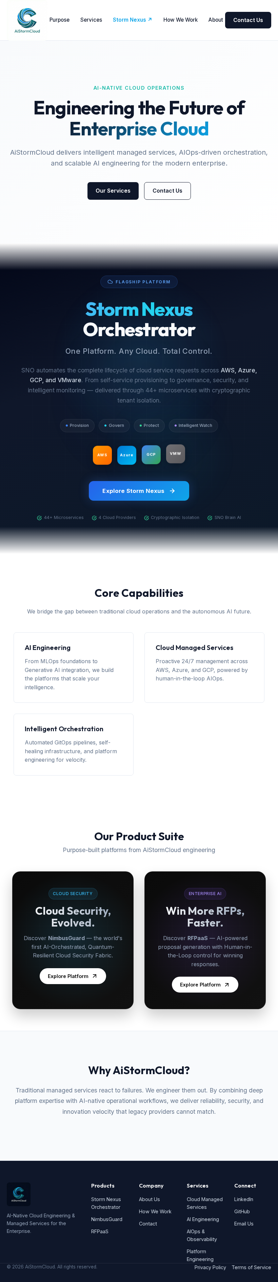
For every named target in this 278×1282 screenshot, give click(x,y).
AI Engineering (203, 1219)
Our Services (113, 190)
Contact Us (248, 20)
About (216, 20)
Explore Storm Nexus (133, 490)
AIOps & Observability (202, 1235)
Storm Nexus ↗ (133, 20)
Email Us (244, 1223)
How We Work (180, 20)
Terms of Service (251, 1267)
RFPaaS (99, 1231)
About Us (149, 1199)
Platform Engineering (200, 1255)
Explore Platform (68, 976)
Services (91, 20)
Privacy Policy (210, 1267)
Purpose (59, 20)
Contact (148, 1223)
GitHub (242, 1211)
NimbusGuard (106, 1219)
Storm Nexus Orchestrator (106, 1203)
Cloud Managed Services (205, 1203)
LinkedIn (243, 1199)
